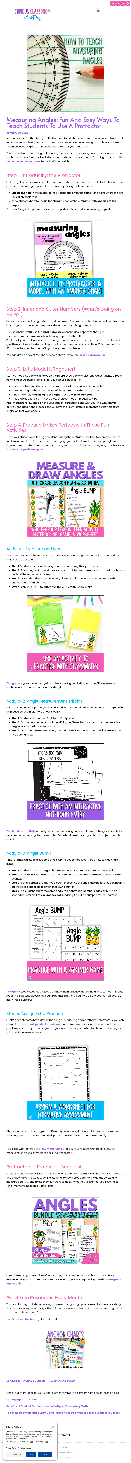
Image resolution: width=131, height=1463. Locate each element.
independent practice (44, 1024)
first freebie (26, 1319)
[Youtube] (117, 3)
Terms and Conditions (65, 1452)
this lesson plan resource (89, 355)
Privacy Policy (65, 1447)
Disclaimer (65, 1458)
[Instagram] (122, 3)
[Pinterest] (127, 3)
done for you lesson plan (27, 449)
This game (13, 683)
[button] (98, 10)
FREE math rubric (51, 1149)
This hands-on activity (21, 831)
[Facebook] (112, 3)
